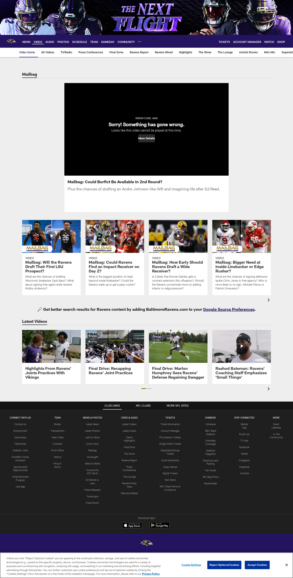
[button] (146, 138)
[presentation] (269, 300)
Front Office (57, 450)
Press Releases (92, 489)
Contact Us (20, 424)
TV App (244, 440)
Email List (244, 434)
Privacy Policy (151, 573)
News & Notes (92, 463)
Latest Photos (92, 430)
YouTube (244, 473)
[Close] (286, 565)
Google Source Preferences (229, 309)
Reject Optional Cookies (224, 564)
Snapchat (244, 466)
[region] (146, 565)
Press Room (92, 502)
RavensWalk (210, 483)
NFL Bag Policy (211, 476)
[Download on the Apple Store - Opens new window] (132, 525)
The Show (129, 453)
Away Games (170, 466)
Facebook (244, 447)
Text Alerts (170, 479)
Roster (57, 424)
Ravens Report (129, 460)
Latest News (92, 424)
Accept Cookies (257, 564)
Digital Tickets (170, 473)
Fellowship (20, 443)
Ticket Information (170, 424)
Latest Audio (129, 430)
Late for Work (93, 437)
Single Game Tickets (170, 443)
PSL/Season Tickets (170, 437)
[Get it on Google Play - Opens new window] (159, 527)
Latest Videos (129, 424)
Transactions (57, 430)
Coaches (57, 443)
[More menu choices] (139, 41)
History (57, 456)
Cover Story (92, 443)
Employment (20, 430)
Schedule (211, 424)
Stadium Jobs (20, 450)
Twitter (244, 453)
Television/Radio (129, 493)
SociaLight (92, 456)
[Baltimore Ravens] (146, 544)
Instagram (244, 460)
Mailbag (92, 450)
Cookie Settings (191, 564)
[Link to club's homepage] (11, 41)
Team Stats (58, 437)
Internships (20, 437)
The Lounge (129, 476)
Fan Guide (210, 470)
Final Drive (129, 447)
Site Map (20, 486)
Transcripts (92, 496)
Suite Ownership (170, 460)
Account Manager (170, 430)
